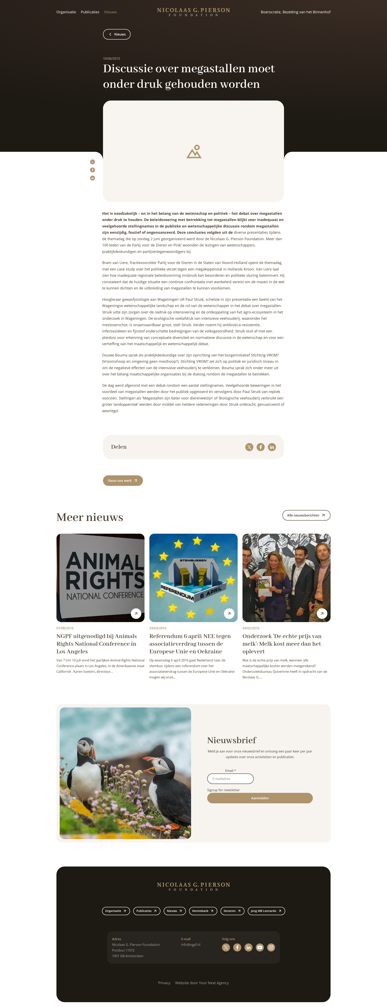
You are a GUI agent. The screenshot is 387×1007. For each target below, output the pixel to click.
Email (230, 770)
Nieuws (110, 11)
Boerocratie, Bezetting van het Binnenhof (296, 11)
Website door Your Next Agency (202, 982)
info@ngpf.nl (190, 944)
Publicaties (90, 11)
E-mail (185, 939)
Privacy (164, 982)
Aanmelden (260, 798)
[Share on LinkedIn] (92, 178)
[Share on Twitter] (92, 161)
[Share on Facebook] (92, 170)
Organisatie (66, 11)
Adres (116, 939)
